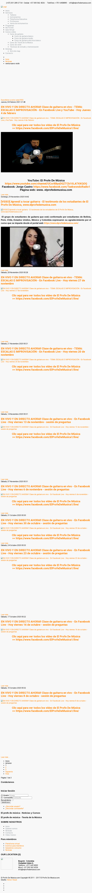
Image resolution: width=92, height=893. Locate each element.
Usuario (6, 795)
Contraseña (8, 798)
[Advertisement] (46, 82)
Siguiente (9, 772)
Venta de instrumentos (19, 23)
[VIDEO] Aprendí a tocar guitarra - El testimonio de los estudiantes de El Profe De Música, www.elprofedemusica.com (44, 203)
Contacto (9, 53)
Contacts (9, 833)
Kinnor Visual (12, 880)
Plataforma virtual (12, 844)
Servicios (9, 13)
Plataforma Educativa (18, 19)
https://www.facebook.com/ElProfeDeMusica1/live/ (47, 128)
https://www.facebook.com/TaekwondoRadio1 (61, 186)
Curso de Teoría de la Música (21, 43)
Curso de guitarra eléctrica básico (27, 40)
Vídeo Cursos (10, 835)
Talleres (13, 15)
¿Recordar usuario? (12, 806)
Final (7, 774)
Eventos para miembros (14, 846)
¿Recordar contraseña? (14, 808)
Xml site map (15, 51)
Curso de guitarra (16, 34)
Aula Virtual (9, 30)
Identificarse (6, 802)
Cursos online (10, 32)
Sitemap (8, 49)
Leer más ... (5, 195)
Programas (9, 26)
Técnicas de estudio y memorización (24, 47)
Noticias (8, 831)
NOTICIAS (9, 28)
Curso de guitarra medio (23, 38)
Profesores (14, 21)
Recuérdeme (6, 800)
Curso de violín (15, 45)
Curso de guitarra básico (23, 36)
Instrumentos (15, 17)
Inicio (7, 11)
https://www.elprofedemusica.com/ (61, 223)
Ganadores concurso (13, 848)
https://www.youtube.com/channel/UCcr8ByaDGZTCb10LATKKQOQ (46, 183)
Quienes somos (11, 829)
